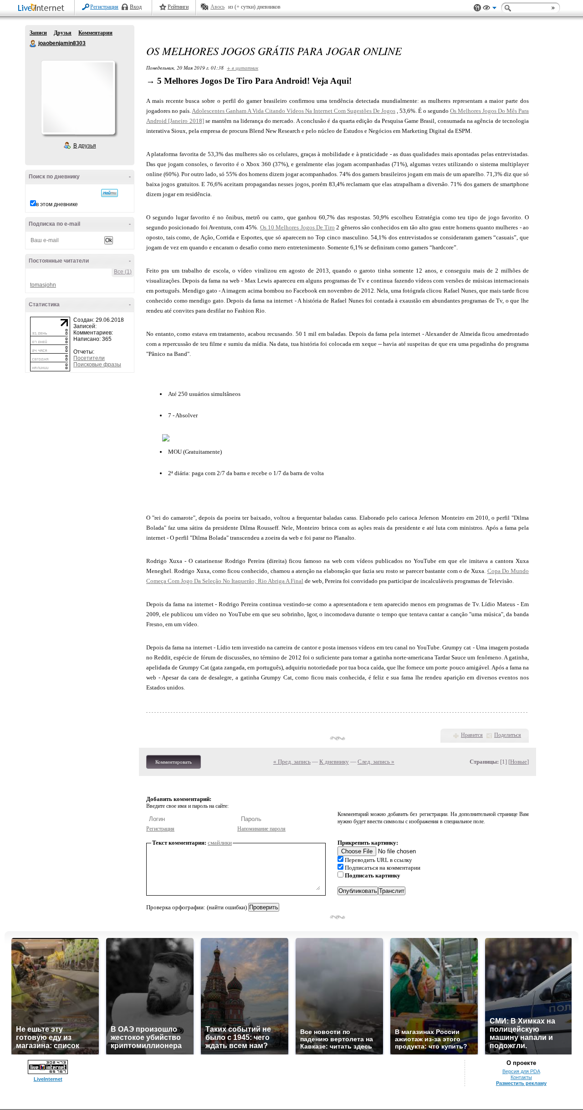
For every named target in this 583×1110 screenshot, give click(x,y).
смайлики (220, 842)
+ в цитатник (242, 67)
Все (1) (123, 272)
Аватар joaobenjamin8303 (78, 97)
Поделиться (507, 735)
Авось (217, 7)
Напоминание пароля (261, 829)
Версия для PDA (521, 1071)
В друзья (84, 145)
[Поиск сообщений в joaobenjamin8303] (109, 193)
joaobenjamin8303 (33, 43)
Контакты (521, 1077)
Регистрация (104, 7)
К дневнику (334, 761)
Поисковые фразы (97, 364)
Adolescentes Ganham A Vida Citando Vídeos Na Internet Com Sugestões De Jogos (293, 110)
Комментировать (173, 762)
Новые (518, 761)
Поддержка (477, 8)
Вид (489, 9)
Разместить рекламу (521, 1083)
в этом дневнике (57, 204)
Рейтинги (178, 7)
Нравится (472, 735)
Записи (38, 33)
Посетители (89, 358)
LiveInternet (42, 8)
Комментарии (95, 33)
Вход (136, 7)
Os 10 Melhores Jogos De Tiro (297, 227)
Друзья (63, 33)
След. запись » (376, 761)
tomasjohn (43, 285)
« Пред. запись (292, 761)
